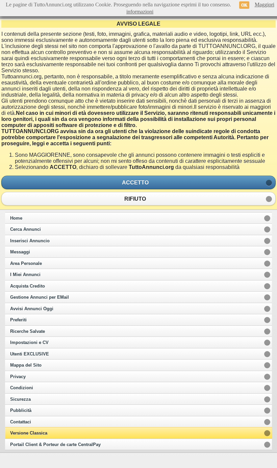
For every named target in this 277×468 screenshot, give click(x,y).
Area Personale (26, 263)
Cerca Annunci (25, 229)
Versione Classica (28, 433)
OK (244, 5)
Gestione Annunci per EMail (39, 297)
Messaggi (20, 252)
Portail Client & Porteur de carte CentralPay (55, 444)
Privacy (18, 376)
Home (16, 218)
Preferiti (18, 320)
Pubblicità (20, 410)
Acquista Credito (27, 286)
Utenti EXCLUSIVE (29, 354)
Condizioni (21, 388)
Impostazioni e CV (29, 342)
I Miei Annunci (25, 274)
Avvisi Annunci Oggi (31, 308)
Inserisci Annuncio (30, 241)
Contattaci (20, 422)
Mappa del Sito (26, 365)
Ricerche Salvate (27, 331)
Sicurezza (20, 399)
